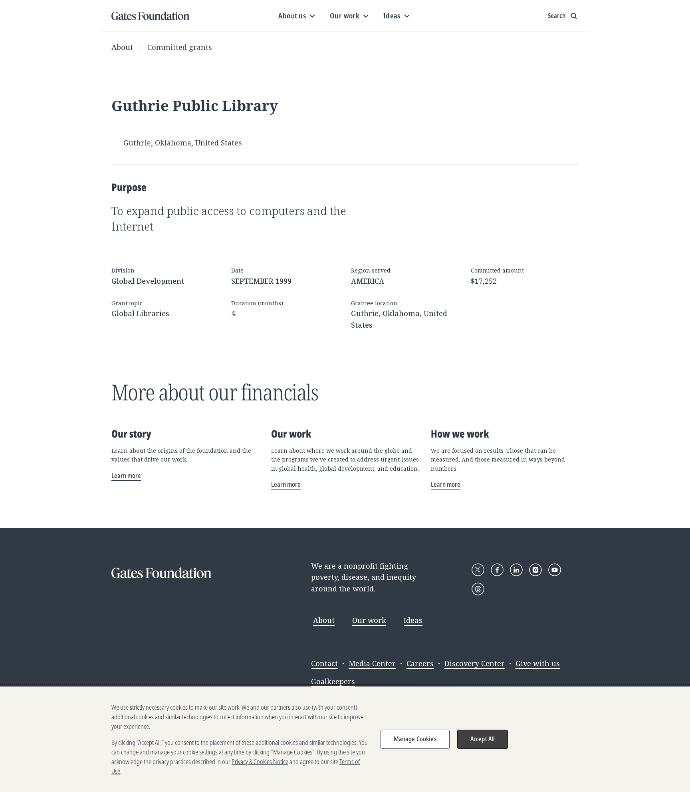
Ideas (413, 620)
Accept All (482, 738)
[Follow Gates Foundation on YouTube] (554, 570)
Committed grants (179, 47)
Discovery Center (474, 663)
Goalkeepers (333, 681)
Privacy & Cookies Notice (260, 761)
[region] (345, 739)
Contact (324, 663)
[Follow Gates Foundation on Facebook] (497, 570)
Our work (369, 620)
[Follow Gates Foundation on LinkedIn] (516, 570)
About (122, 47)
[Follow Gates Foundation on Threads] (478, 589)
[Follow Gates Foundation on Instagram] (535, 570)
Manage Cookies (415, 738)
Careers (420, 663)
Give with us (538, 663)
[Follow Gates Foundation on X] (478, 570)
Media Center (372, 663)
